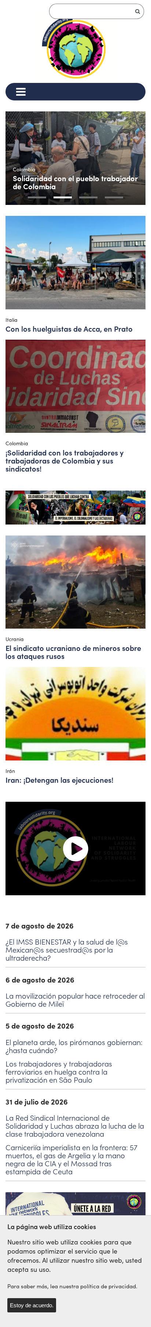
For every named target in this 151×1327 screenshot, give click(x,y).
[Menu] (21, 92)
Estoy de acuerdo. (32, 1305)
